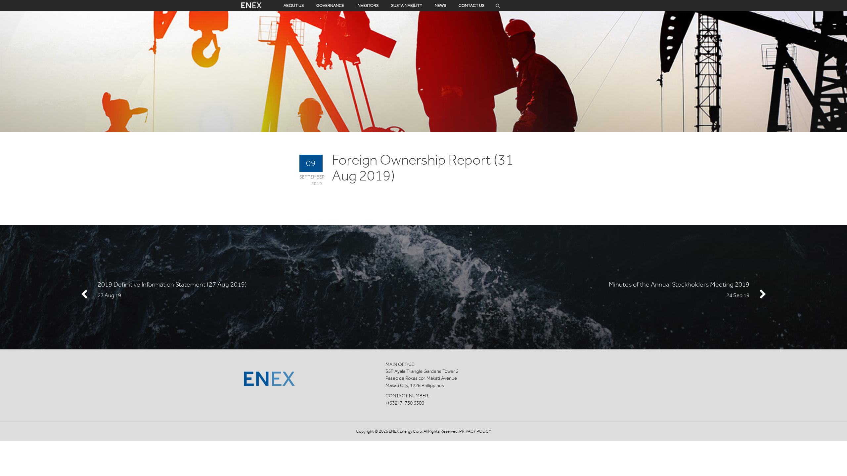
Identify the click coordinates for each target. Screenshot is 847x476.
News (440, 5)
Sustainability (406, 5)
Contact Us (471, 5)
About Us (294, 5)
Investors (368, 5)
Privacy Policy (475, 431)
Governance (330, 5)
